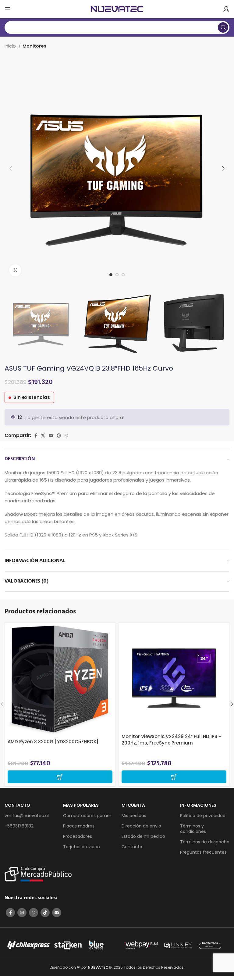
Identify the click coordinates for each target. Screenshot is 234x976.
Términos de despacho (204, 842)
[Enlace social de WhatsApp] (66, 436)
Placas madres (78, 826)
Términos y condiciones (193, 828)
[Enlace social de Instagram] (22, 912)
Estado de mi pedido (143, 836)
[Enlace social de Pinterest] (59, 436)
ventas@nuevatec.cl (27, 816)
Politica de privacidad (202, 816)
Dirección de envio (141, 826)
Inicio (11, 46)
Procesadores (77, 836)
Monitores (34, 46)
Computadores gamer (87, 816)
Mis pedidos (134, 816)
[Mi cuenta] (226, 9)
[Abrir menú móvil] (8, 9)
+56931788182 (19, 826)
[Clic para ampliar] (15, 270)
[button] (60, 776)
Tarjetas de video (81, 847)
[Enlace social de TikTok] (45, 912)
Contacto (132, 847)
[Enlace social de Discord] (56, 912)
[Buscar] (223, 27)
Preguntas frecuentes (203, 852)
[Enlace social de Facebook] (36, 436)
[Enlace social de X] (43, 436)
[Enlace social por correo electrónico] (51, 436)
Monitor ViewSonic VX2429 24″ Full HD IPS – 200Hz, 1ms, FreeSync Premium (172, 739)
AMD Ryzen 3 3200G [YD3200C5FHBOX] (53, 741)
